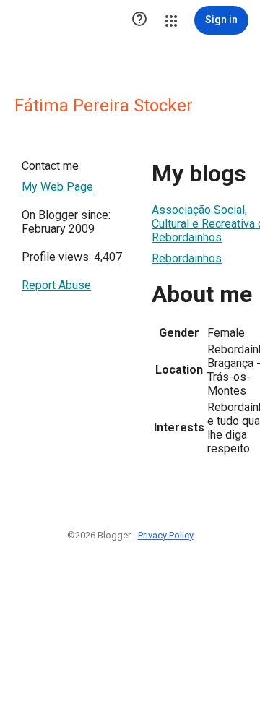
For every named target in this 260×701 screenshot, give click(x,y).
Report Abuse (56, 285)
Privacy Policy (166, 535)
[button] (139, 20)
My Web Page (57, 187)
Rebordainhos (187, 258)
